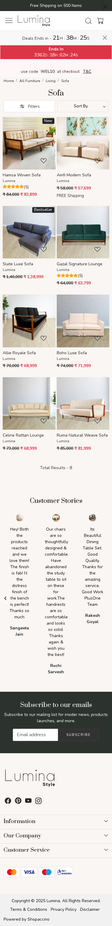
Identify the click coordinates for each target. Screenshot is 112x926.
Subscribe (78, 735)
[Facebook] (8, 802)
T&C (87, 71)
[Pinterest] (18, 802)
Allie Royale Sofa (19, 353)
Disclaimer (90, 909)
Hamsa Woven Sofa (22, 175)
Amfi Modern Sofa (74, 175)
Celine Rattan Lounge (23, 435)
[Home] (34, 21)
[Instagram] (38, 802)
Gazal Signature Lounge (79, 264)
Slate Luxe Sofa (18, 264)
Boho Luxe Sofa (72, 353)
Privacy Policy (63, 909)
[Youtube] (28, 802)
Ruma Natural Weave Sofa (82, 435)
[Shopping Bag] (99, 21)
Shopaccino (38, 919)
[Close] (105, 7)
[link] (88, 21)
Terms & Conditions (28, 909)
